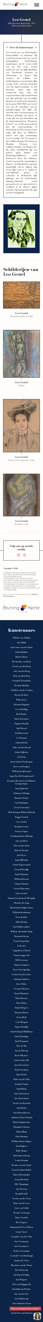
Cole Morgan (21, 1022)
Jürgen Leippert (21, 964)
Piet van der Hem (21, 845)
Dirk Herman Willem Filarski (21, 812)
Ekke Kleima (21, 922)
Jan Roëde (21, 1107)
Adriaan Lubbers (21, 979)
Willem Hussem (21, 879)
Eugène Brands (21, 723)
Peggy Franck (21, 817)
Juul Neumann (21, 1041)
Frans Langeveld (21, 955)
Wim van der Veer (21, 1203)
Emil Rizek (22, 1088)
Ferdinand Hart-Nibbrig (21, 836)
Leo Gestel (22, 821)
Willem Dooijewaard (21, 771)
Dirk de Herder (21, 850)
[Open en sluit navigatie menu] (37, 5)
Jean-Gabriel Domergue (21, 761)
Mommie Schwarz (21, 1127)
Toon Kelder (21, 917)
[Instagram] (18, 554)
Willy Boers (21, 699)
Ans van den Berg (21, 671)
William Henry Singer (21, 1141)
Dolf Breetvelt (21, 733)
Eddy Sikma (21, 1131)
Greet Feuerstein (21, 807)
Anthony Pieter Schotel (21, 1117)
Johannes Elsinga (21, 793)
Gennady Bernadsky (21, 680)
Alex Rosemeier (21, 1098)
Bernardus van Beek (21, 661)
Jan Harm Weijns (21, 1274)
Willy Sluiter (21, 1150)
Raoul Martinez (21, 993)
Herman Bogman (21, 704)
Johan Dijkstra (21, 752)
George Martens (21, 988)
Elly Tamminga (21, 1184)
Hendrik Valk (21, 1193)
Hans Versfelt (21, 1217)
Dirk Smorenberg (21, 1155)
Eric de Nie (21, 1045)
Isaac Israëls (21, 893)
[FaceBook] (24, 554)
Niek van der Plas (21, 1079)
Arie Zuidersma (21, 1298)
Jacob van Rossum (21, 1103)
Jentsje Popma (21, 1084)
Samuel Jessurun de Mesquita (21, 898)
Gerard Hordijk (21, 869)
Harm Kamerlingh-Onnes (21, 907)
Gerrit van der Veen (21, 1198)
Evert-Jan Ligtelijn (21, 969)
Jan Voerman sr (21, 1246)
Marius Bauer (21, 656)
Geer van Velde (21, 1208)
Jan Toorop (21, 1189)
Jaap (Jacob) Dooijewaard (21, 776)
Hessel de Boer (21, 695)
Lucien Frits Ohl (21, 1060)
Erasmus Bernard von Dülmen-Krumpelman (21, 782)
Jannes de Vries (21, 1260)
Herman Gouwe (21, 826)
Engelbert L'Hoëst (21, 950)
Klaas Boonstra (21, 718)
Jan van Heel (21, 840)
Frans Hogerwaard (21, 864)
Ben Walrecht (21, 1270)
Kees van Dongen (21, 766)
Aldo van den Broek (21, 747)
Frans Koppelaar (21, 941)
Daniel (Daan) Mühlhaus (21, 1031)
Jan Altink (21, 642)
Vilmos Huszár (21, 883)
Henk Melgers (21, 1007)
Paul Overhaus (21, 1069)
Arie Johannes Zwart (21, 1303)
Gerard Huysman (22, 888)
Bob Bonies (21, 714)
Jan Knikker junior (21, 926)
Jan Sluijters (21, 1146)
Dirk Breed (21, 728)
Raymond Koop (21, 936)
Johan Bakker (21, 652)
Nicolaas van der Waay (21, 1265)
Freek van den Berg (21, 666)
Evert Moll (21, 1017)
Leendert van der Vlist (21, 1236)
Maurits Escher (21, 798)
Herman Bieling (21, 685)
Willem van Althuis (21, 637)
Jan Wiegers (21, 1279)
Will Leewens (21, 960)
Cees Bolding (21, 709)
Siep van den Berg (21, 675)
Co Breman (21, 737)
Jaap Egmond (21, 788)
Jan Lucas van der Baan (21, 647)
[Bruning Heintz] (15, 5)
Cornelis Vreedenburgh (21, 1255)
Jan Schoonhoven (21, 1112)
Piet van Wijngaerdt (21, 1284)
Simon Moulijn (21, 1026)
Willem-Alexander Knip (21, 931)
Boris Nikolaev (21, 1055)
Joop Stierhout (21, 1179)
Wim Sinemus (21, 1136)
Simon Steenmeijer (21, 1174)
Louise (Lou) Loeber (21, 974)
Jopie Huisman (21, 874)
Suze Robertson (21, 1093)
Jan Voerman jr (21, 1241)
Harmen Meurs (22, 1012)
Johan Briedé (21, 742)
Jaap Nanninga (21, 1036)
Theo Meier (21, 1003)
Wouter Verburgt (21, 1212)
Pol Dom (22, 757)
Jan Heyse (21, 855)
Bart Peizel (21, 1074)
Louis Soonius (21, 1160)
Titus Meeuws (21, 998)
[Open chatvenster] (37, 1316)
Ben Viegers (21, 1222)
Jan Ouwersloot (21, 1065)
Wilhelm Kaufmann (21, 912)
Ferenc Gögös (21, 831)
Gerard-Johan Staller (21, 1169)
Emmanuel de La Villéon (21, 1227)
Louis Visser (21, 1231)
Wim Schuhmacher (21, 1122)
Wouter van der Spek (21, 1165)
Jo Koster (21, 945)
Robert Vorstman (21, 1251)
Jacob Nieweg (21, 1050)
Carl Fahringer (21, 802)
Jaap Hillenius (21, 860)
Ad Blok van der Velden (22, 690)
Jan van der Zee (21, 1293)
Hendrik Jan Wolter (21, 1289)
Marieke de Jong (21, 902)
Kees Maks (21, 983)
